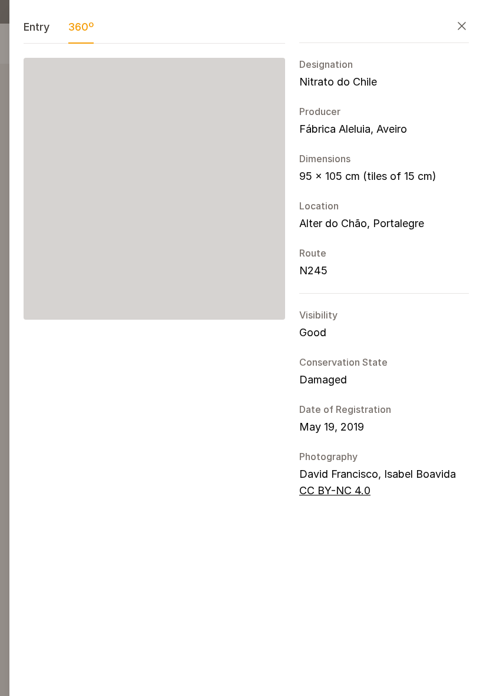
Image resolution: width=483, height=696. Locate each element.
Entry (36, 27)
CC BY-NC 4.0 (334, 490)
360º (81, 27)
